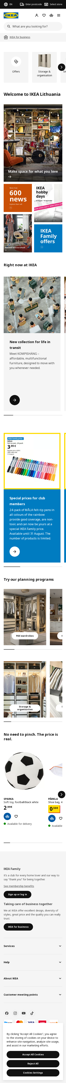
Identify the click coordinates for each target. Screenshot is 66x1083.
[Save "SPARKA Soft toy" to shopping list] (16, 816)
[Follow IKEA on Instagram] (15, 1013)
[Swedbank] (53, 1022)
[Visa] (31, 1022)
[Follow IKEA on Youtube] (24, 1013)
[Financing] (8, 1022)
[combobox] (32, 26)
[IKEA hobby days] (48, 203)
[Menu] (58, 15)
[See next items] (61, 67)
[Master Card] (19, 1022)
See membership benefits (19, 886)
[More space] (33, 143)
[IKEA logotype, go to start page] (11, 15)
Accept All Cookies (33, 1054)
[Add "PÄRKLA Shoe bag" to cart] (52, 818)
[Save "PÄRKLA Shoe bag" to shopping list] (60, 818)
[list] (33, 67)
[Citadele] (42, 1022)
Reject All (32, 1063)
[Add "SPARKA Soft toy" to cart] (7, 816)
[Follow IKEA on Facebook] (7, 1013)
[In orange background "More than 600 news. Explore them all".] (18, 198)
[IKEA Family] (48, 238)
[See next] (61, 794)
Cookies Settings (33, 1072)
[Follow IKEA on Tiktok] (32, 1013)
